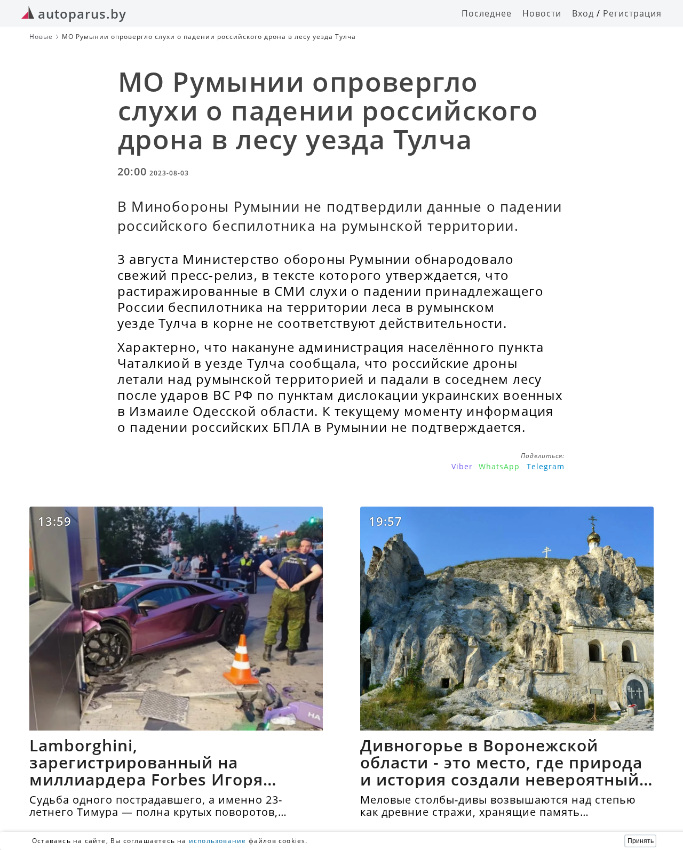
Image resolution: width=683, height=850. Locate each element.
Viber (462, 466)
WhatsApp (499, 466)
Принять (641, 841)
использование (218, 840)
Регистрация (632, 13)
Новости (541, 13)
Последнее (487, 13)
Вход (583, 13)
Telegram (546, 466)
